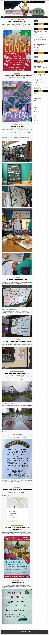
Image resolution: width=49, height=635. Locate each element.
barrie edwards (37, 87)
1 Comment (23, 280)
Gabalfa (15, 19)
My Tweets (36, 26)
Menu (4, 16)
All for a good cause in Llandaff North (17, 279)
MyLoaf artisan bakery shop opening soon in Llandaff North (40, 84)
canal (11, 371)
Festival (35, 102)
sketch (35, 118)
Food (14, 124)
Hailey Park (15, 371)
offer (22, 580)
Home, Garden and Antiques (39, 63)
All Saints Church (37, 93)
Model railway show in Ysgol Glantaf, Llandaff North (17, 436)
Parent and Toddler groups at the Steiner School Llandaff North (17, 528)
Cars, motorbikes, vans (38, 62)
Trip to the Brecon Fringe (17, 582)
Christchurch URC (37, 98)
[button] (17, 50)
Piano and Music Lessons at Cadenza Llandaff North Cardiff (17, 490)
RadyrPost (36, 57)
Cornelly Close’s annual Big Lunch (17, 21)
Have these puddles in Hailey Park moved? (17, 373)
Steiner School (20, 525)
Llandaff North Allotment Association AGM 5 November (40, 79)
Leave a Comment (22, 77)
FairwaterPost (36, 54)
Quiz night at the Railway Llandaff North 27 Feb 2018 (17, 341)
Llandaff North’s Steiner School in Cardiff (18, 533)
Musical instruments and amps (40, 65)
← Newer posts (4, 626)
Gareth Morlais (11, 77)
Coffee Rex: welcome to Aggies (40, 31)
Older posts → (30, 626)
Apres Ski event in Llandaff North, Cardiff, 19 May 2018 (17, 76)
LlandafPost (36, 56)
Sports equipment (37, 66)
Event (12, 19)
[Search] (47, 17)
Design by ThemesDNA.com (24, 633)
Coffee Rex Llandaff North (17, 126)
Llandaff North (20, 19)
